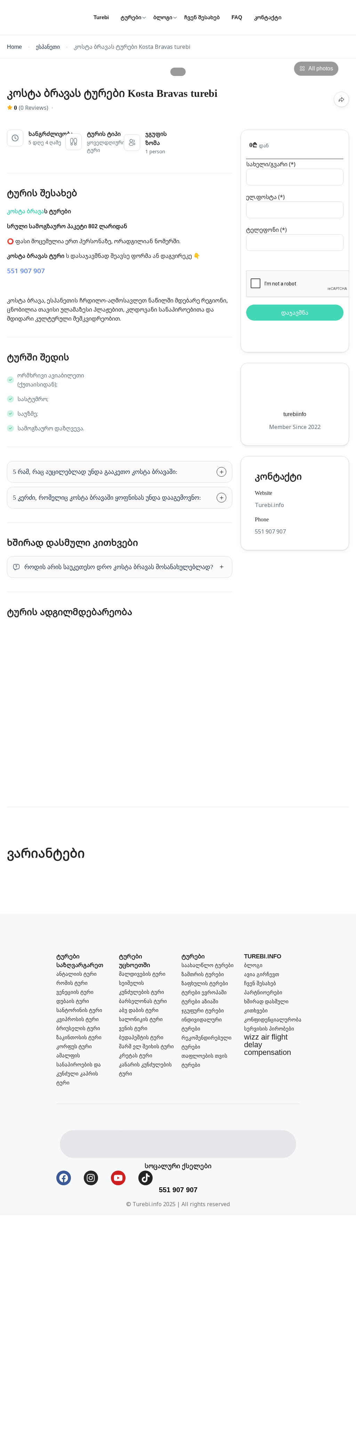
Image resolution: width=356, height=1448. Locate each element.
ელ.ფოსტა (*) (265, 197)
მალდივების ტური (142, 974)
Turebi (101, 17)
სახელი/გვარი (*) (271, 164)
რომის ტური (72, 983)
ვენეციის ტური (75, 992)
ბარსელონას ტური (143, 1001)
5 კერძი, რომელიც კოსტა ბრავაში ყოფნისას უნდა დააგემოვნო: (107, 497)
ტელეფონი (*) (266, 229)
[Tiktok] (145, 1178)
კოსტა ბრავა (25, 211)
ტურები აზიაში (199, 1001)
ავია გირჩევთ (261, 974)
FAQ (237, 17)
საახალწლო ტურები (207, 965)
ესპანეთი (48, 47)
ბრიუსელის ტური (78, 1028)
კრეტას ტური (135, 1055)
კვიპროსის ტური (77, 1019)
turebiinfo (294, 414)
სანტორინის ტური (79, 1010)
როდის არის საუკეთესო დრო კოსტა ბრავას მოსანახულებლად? (118, 567)
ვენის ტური (133, 1028)
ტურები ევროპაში (204, 992)
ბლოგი (162, 17)
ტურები (131, 17)
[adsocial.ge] (95, 1143)
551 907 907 (26, 270)
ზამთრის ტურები (202, 974)
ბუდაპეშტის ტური (141, 1037)
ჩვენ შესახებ (202, 17)
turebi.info (262, 956)
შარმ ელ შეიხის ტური (146, 1046)
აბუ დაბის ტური (139, 1010)
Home (14, 47)
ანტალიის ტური (76, 974)
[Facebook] (63, 1178)
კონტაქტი (268, 17)
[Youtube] (118, 1178)
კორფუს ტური (74, 1046)
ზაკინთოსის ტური (79, 1037)
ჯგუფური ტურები (202, 1010)
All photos (320, 68)
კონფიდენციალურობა (272, 1019)
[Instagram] (91, 1178)
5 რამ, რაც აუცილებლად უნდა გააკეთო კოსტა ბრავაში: (95, 471)
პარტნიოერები (263, 992)
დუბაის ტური (72, 1001)
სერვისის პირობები (269, 1029)
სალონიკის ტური (141, 1019)
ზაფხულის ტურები (204, 983)
